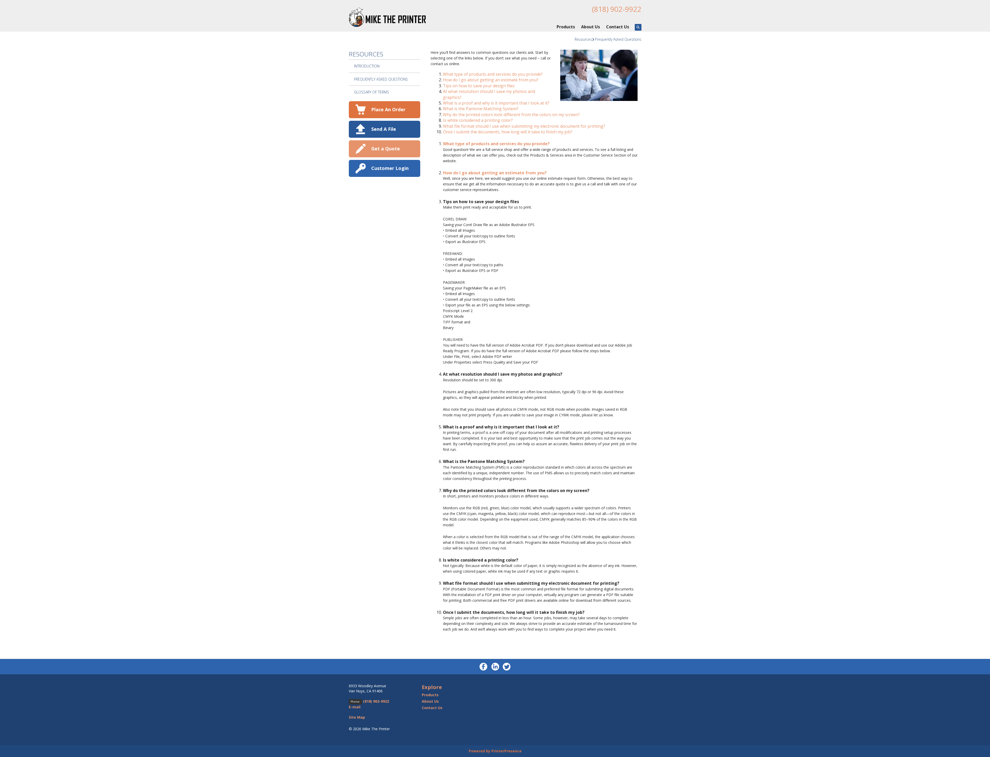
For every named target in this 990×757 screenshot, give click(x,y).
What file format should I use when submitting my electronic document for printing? (524, 126)
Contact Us (617, 27)
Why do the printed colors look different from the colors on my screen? (511, 114)
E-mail (354, 706)
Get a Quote (385, 148)
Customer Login (390, 168)
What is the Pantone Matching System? (480, 108)
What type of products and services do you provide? (493, 74)
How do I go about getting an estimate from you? (490, 80)
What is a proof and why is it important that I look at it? (496, 103)
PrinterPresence (506, 751)
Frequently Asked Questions (618, 39)
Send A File (383, 129)
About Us (590, 27)
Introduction (367, 66)
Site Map (357, 717)
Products (566, 27)
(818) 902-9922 (616, 9)
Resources (583, 39)
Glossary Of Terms (371, 92)
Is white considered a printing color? (478, 120)
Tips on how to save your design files (479, 86)
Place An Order (388, 109)
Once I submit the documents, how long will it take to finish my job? (507, 132)
